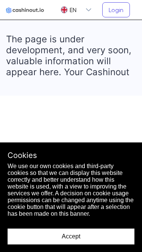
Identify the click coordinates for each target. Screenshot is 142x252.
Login (116, 10)
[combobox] (68, 9)
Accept (71, 236)
